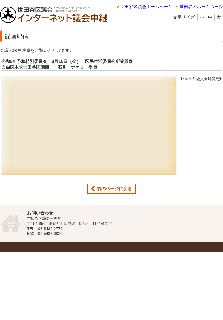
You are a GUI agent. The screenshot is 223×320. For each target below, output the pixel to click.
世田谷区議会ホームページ (146, 6)
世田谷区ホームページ (201, 6)
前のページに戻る (114, 188)
